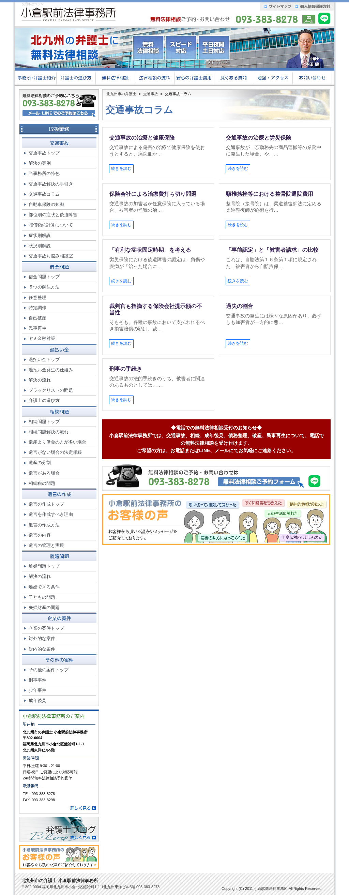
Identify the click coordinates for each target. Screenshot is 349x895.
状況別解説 (40, 245)
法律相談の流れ (154, 78)
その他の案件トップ (49, 669)
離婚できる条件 (44, 587)
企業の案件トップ (46, 628)
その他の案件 (59, 660)
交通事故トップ (44, 152)
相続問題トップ (44, 421)
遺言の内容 (40, 535)
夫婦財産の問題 (44, 607)
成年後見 (37, 700)
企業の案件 (59, 618)
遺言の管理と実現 (46, 545)
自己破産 (37, 317)
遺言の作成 (59, 494)
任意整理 (37, 297)
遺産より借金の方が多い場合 (57, 442)
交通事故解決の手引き (51, 184)
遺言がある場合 (44, 473)
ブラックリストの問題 (51, 390)
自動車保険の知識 (46, 204)
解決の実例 (40, 163)
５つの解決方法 (44, 286)
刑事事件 (37, 680)
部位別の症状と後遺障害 (53, 214)
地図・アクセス (272, 78)
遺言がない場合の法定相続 (55, 452)
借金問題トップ (44, 276)
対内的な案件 (42, 649)
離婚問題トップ (44, 566)
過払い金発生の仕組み (51, 369)
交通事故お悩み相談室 (51, 255)
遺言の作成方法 (44, 524)
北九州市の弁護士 (121, 94)
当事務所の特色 (44, 173)
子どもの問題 (42, 597)
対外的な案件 (42, 638)
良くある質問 (233, 78)
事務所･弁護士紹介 (37, 78)
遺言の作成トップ (46, 504)
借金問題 (59, 267)
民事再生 (37, 328)
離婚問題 (59, 556)
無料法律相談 (115, 78)
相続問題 (59, 411)
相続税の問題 (42, 483)
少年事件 (37, 690)
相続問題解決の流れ (49, 431)
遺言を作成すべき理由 (51, 514)
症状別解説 (40, 235)
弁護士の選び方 (75, 78)
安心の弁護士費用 (194, 78)
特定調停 (37, 307)
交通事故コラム (44, 194)
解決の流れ (40, 380)
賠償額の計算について (51, 224)
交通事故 (150, 94)
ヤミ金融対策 (42, 338)
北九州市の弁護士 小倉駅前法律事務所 (59, 880)
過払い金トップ (44, 359)
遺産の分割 (40, 462)
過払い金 (59, 349)
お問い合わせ (312, 78)
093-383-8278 (43, 794)
